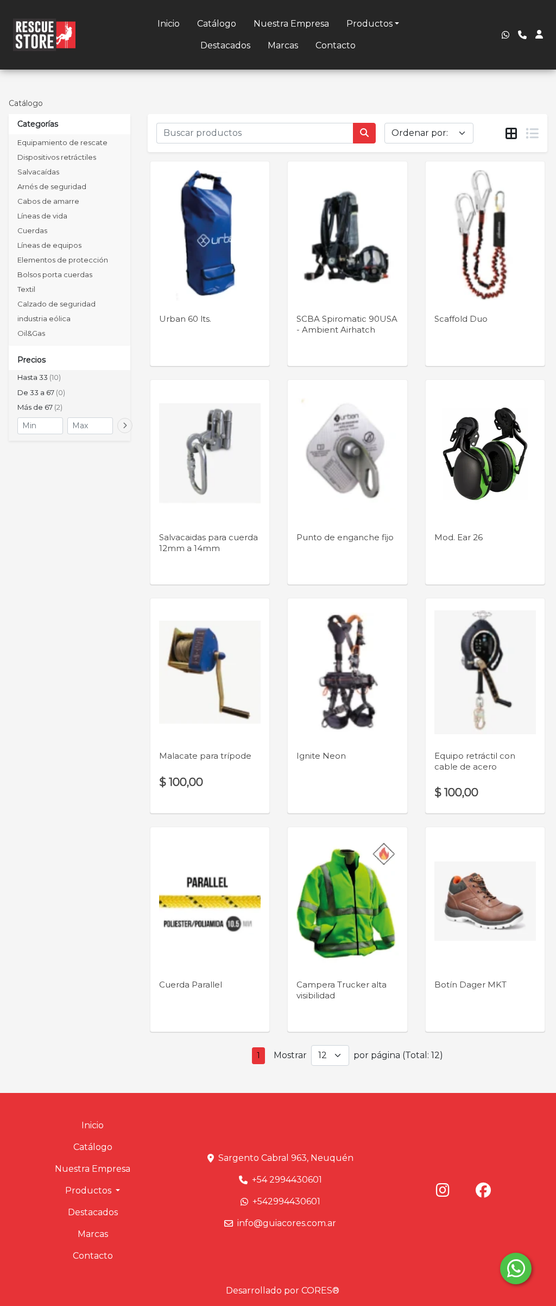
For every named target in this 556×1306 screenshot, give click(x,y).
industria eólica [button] (44, 318)
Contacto (335, 45)
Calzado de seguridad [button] (56, 303)
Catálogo (216, 23)
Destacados (225, 45)
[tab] (511, 133)
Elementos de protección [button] (62, 259)
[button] (69, 377)
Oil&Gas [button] (31, 333)
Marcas (283, 45)
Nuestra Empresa (291, 23)
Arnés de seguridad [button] (51, 186)
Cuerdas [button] (32, 230)
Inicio (168, 23)
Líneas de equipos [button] (49, 245)
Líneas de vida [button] (42, 215)
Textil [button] (26, 289)
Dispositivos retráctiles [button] (56, 157)
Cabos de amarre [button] (48, 201)
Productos (369, 23)
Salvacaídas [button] (38, 171)
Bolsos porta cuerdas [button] (54, 274)
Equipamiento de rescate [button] (62, 142)
